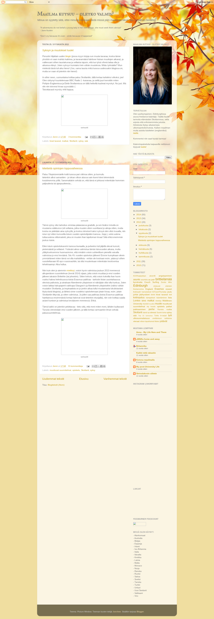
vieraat (136, 321)
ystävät (163, 321)
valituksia (168, 318)
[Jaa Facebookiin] (99, 137)
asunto (136, 279)
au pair (151, 280)
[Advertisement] (84, 153)
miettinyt (71, 270)
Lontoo (136, 300)
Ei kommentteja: (76, 366)
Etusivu (84, 378)
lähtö (144, 301)
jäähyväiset (144, 295)
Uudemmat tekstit (53, 378)
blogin (68, 56)
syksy (80, 141)
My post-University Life (147, 367)
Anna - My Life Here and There (151, 332)
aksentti (152, 276)
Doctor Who (166, 282)
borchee (117, 612)
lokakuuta (143, 229)
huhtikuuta (144, 253)
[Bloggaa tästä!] (94, 137)
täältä (143, 147)
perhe (152, 309)
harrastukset (146, 292)
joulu (169, 292)
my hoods (151, 307)
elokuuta (143, 245)
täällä (135, 133)
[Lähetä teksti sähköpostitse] (86, 137)
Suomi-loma (161, 313)
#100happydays (139, 276)
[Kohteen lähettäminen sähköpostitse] (91, 137)
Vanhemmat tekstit (115, 378)
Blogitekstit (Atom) (56, 385)
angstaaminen (165, 276)
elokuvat (156, 286)
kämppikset (150, 298)
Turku (156, 316)
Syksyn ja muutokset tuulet (58, 50)
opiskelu (76, 370)
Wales (156, 321)
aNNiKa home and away (148, 339)
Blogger (140, 612)
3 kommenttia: (75, 137)
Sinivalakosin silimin (146, 373)
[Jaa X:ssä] (96, 137)
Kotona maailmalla (145, 360)
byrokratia (137, 282)
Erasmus (159, 289)
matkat (65, 141)
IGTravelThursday (159, 292)
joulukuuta (144, 225)
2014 (139, 215)
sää (86, 141)
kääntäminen (161, 298)
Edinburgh (140, 285)
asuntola (144, 280)
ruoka (169, 309)
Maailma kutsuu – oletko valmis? (75, 13)
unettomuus (157, 318)
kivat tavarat (55, 141)
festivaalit (137, 292)
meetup (158, 301)
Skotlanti (73, 141)
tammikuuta (144, 257)
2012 (139, 222)
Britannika (141, 346)
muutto (158, 303)
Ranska (161, 309)
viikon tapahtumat (147, 321)
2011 (138, 261)
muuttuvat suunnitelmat (60, 370)
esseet (169, 289)
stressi (153, 312)
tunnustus (149, 315)
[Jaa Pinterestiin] (102, 137)
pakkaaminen (139, 309)
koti (170, 295)
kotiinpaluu (139, 297)
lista (170, 298)
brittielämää (163, 279)
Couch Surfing (151, 282)
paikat (169, 306)
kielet (153, 295)
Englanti (149, 289)
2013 (139, 218)
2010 (139, 265)
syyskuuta (143, 233)
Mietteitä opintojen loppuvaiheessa (62, 168)
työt (170, 315)
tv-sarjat (163, 316)
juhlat (135, 295)
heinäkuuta (144, 249)
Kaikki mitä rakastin (146, 353)
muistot (145, 304)
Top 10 (141, 315)
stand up (146, 313)
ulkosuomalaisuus (141, 318)
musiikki (152, 304)
